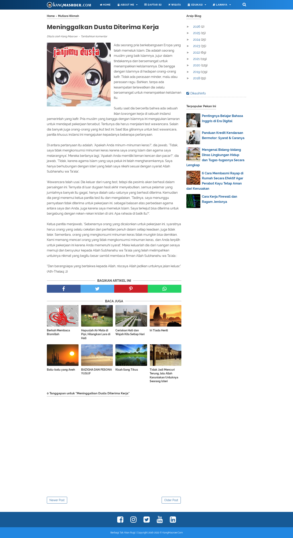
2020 (197, 65)
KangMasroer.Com (172, 532)
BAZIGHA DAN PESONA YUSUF (96, 371)
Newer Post (57, 500)
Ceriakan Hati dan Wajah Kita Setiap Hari (130, 332)
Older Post (171, 500)
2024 (197, 39)
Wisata (175, 4)
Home (106, 4)
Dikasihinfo (198, 93)
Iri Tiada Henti (159, 330)
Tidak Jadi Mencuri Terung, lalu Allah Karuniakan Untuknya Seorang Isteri (164, 375)
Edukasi (197, 4)
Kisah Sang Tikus (126, 369)
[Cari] (244, 4)
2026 (197, 26)
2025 (197, 33)
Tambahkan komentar (94, 36)
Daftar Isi (154, 4)
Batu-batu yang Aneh (61, 369)
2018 (197, 78)
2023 (197, 46)
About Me (127, 4)
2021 (197, 59)
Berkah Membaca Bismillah (58, 332)
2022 (197, 52)
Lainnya (221, 4)
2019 (197, 72)
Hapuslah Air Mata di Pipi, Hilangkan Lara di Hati (95, 334)
